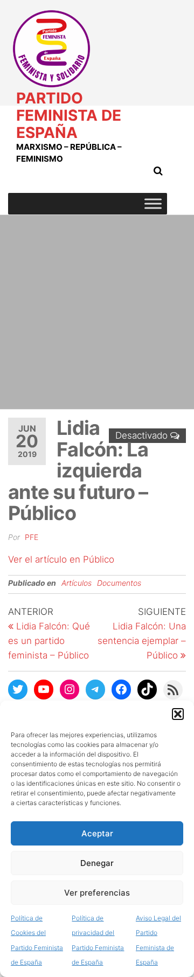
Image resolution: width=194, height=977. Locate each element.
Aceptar (97, 833)
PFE (31, 537)
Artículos (76, 582)
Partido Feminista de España (68, 115)
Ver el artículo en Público (61, 559)
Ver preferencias (97, 893)
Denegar (97, 863)
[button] (177, 714)
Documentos (119, 582)
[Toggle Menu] (153, 203)
